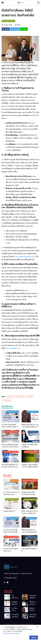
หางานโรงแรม (7, 400)
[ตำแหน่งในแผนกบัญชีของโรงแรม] (11, 540)
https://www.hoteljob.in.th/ (24, 256)
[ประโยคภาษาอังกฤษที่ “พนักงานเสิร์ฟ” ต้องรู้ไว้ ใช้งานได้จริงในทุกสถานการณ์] (10, 416)
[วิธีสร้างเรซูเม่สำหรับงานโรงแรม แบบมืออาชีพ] (30, 503)
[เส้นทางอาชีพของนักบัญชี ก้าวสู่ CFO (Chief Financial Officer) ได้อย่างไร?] (10, 436)
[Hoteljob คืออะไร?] (11, 503)
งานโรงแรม (29, 396)
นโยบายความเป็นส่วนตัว (11, 633)
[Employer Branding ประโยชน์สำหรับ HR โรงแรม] (30, 484)
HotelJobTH (10, 396)
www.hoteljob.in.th (12, 348)
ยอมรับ (33, 637)
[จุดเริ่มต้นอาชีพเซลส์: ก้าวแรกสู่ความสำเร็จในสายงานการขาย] (10, 456)
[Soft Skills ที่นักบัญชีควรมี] (30, 540)
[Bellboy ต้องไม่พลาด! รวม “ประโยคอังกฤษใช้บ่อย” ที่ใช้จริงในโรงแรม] (30, 416)
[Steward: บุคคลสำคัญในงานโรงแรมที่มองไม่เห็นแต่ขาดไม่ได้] (30, 456)
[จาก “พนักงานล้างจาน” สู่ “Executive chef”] (11, 484)
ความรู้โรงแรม (20, 396)
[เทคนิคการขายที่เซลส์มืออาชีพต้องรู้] (30, 436)
